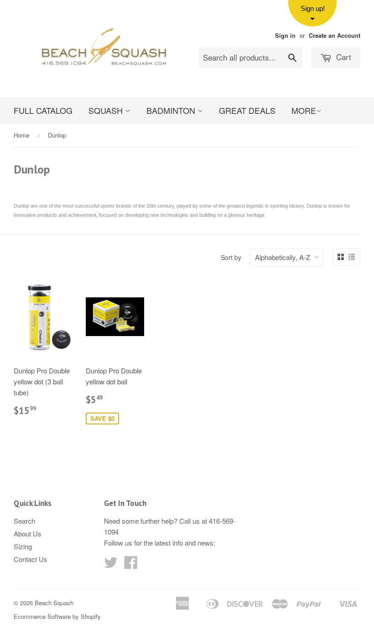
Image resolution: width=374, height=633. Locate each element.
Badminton (171, 110)
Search (24, 521)
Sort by (231, 257)
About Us (28, 533)
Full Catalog (43, 110)
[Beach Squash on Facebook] (131, 565)
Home (21, 135)
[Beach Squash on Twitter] (111, 565)
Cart (342, 56)
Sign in (285, 35)
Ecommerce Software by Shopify (57, 616)
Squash (106, 110)
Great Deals (247, 110)
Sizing (23, 546)
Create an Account (334, 35)
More (303, 110)
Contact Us (30, 559)
